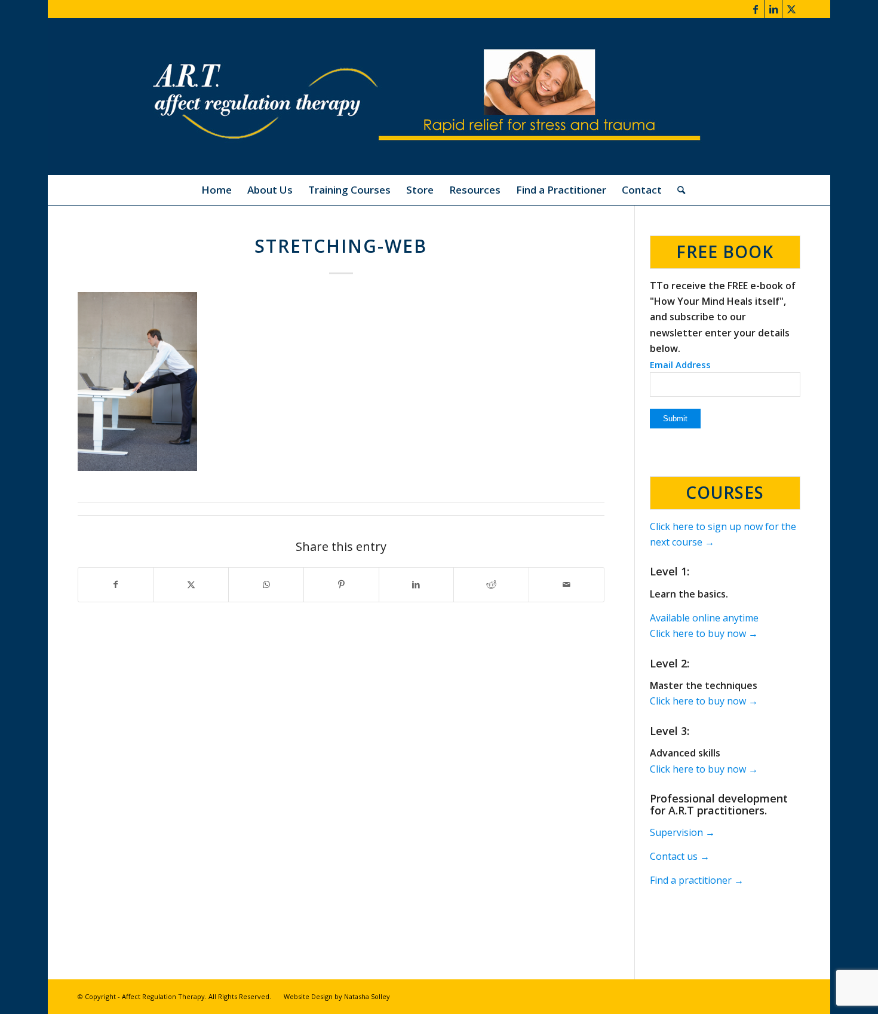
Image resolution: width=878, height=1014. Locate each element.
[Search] (677, 190)
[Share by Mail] (566, 584)
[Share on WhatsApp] (266, 584)
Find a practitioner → (697, 880)
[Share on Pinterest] (341, 584)
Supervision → (682, 832)
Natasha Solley (367, 996)
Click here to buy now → (704, 633)
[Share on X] (191, 584)
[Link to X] (791, 9)
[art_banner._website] (439, 96)
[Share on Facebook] (116, 584)
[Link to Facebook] (755, 9)
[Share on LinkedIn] (416, 584)
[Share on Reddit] (491, 584)
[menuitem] (217, 190)
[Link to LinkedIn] (773, 9)
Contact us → (680, 856)
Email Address (680, 364)
